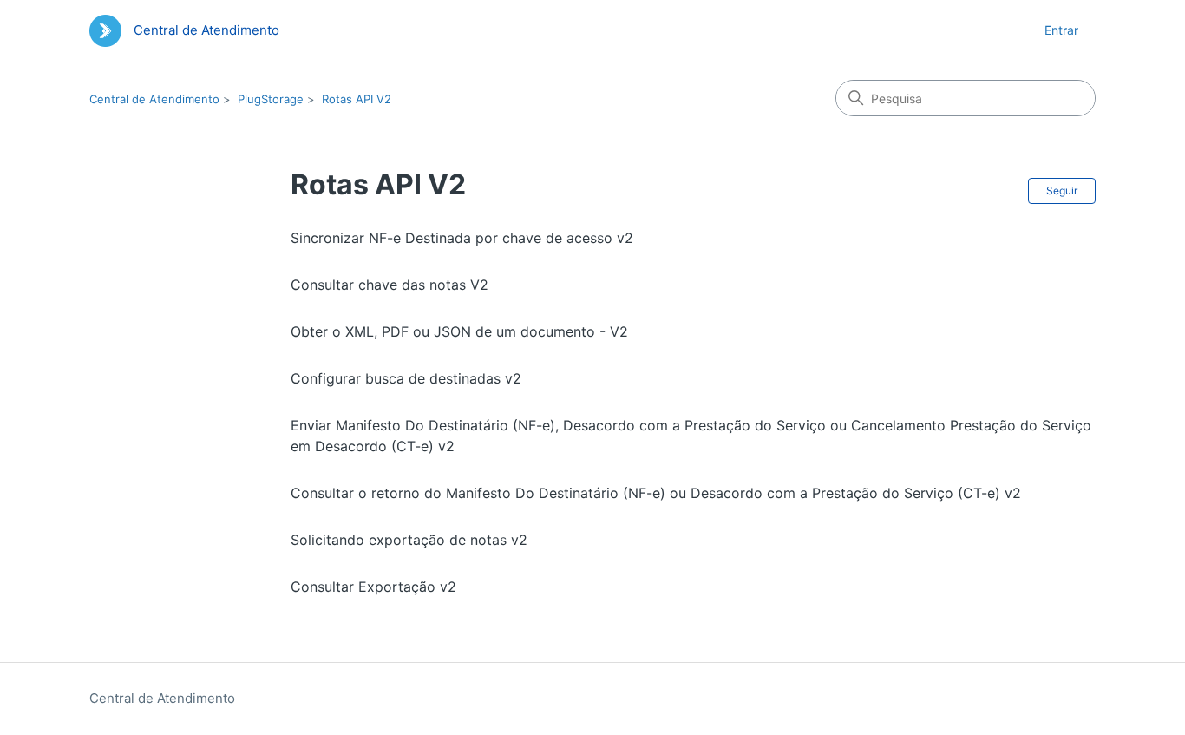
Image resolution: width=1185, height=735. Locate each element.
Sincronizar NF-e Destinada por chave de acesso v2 (462, 237)
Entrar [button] (1061, 30)
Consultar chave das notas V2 (389, 284)
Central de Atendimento (154, 99)
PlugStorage (271, 99)
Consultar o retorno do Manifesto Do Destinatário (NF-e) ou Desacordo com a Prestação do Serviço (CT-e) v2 (656, 493)
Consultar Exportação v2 (373, 586)
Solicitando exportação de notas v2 (409, 539)
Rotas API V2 (356, 99)
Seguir (1061, 190)
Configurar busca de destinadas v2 (406, 378)
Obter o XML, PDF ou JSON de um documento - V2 (459, 331)
